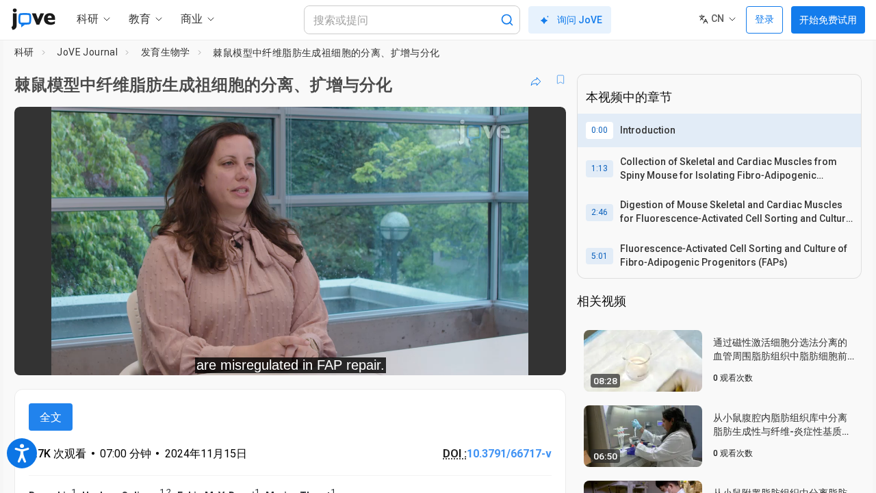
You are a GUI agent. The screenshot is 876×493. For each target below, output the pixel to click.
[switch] (406, 355)
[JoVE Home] (33, 19)
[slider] (215, 356)
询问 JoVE (579, 19)
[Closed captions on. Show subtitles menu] (512, 355)
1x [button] (485, 355)
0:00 (599, 130)
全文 (51, 417)
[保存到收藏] (560, 79)
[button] (544, 126)
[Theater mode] (544, 355)
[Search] (507, 20)
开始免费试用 (828, 19)
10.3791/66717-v (509, 453)
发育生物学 (165, 52)
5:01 (599, 256)
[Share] (535, 79)
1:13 (599, 168)
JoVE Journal (87, 52)
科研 (24, 52)
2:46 (599, 212)
